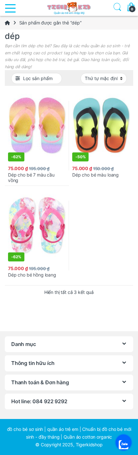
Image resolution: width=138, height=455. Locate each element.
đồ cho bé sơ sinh (25, 429)
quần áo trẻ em (62, 429)
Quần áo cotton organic (88, 437)
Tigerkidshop (89, 444)
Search (116, 8)
